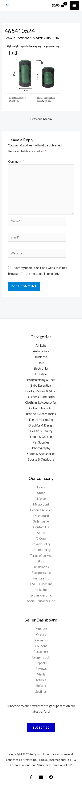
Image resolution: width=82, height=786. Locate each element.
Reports (41, 663)
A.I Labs (41, 345)
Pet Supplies (41, 442)
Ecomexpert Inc (41, 595)
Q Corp (41, 538)
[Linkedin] (41, 777)
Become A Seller (41, 510)
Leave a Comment (17, 38)
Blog (41, 561)
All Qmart (41, 498)
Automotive (41, 351)
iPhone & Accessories (41, 414)
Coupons (41, 646)
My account (41, 504)
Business (41, 357)
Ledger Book (41, 657)
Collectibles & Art (41, 408)
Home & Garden (41, 436)
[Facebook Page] (51, 777)
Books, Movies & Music (41, 391)
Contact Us (41, 527)
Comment (16, 161)
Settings (41, 691)
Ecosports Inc (41, 572)
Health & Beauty (41, 431)
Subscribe (41, 727)
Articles (41, 680)
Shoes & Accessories (41, 454)
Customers (41, 651)
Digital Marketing (41, 419)
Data (41, 363)
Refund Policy (41, 550)
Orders (41, 634)
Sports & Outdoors (41, 459)
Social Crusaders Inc (41, 601)
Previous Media (41, 119)
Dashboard (41, 515)
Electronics (41, 368)
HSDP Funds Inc (41, 584)
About (41, 533)
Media (41, 674)
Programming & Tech (41, 380)
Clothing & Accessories (41, 402)
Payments (41, 640)
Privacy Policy (41, 544)
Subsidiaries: (41, 567)
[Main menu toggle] (74, 5)
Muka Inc (41, 589)
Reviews (41, 668)
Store (41, 493)
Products (41, 629)
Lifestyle (41, 374)
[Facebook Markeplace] (31, 777)
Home (41, 487)
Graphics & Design (41, 425)
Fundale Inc (41, 578)
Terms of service (41, 555)
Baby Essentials (41, 385)
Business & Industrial (41, 397)
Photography (41, 448)
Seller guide (41, 521)
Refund (41, 685)
